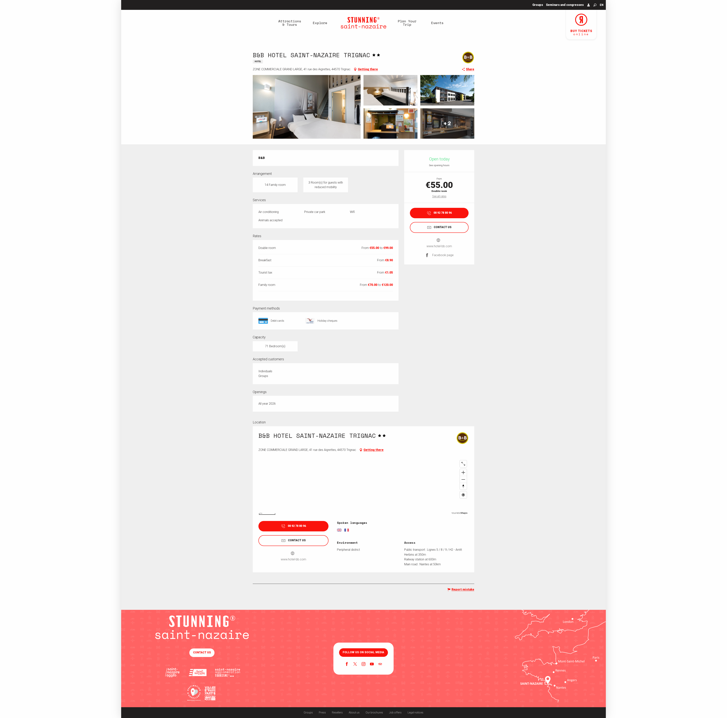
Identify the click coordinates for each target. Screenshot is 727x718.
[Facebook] (347, 664)
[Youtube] (372, 664)
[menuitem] (290, 23)
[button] (595, 5)
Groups (308, 712)
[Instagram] (363, 664)
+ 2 (447, 123)
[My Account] (588, 5)
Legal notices (415, 712)
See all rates (439, 196)
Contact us (202, 652)
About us (354, 712)
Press (322, 712)
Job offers (395, 712)
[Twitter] (355, 664)
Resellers (337, 712)
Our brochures (374, 712)
